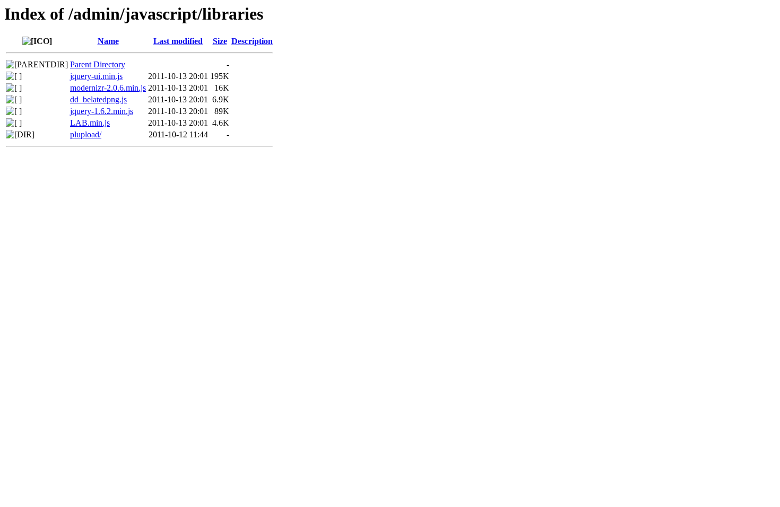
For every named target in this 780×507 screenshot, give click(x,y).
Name (108, 41)
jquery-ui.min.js (96, 76)
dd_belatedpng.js (98, 99)
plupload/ (85, 134)
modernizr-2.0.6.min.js (108, 87)
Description (252, 41)
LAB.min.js (90, 122)
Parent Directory (97, 64)
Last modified (178, 41)
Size (220, 41)
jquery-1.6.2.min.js (101, 111)
